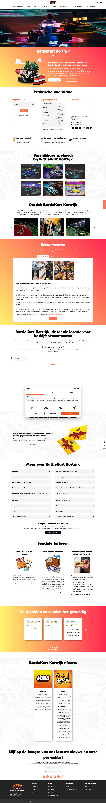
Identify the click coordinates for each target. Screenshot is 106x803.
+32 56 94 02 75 (36, 314)
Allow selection (53, 413)
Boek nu (23, 110)
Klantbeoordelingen (91, 6)
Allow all (71, 413)
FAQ (71, 6)
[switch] (46, 408)
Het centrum (36, 6)
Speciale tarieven (79, 6)
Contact (54, 6)
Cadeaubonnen (63, 6)
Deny (35, 413)
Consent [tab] (34, 392)
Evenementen (46, 6)
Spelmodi (28, 6)
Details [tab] (53, 392)
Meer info (53, 318)
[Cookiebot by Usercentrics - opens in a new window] (74, 388)
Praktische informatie (18, 6)
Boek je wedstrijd (54, 80)
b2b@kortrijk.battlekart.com (55, 314)
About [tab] (71, 392)
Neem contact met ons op (53, 532)
